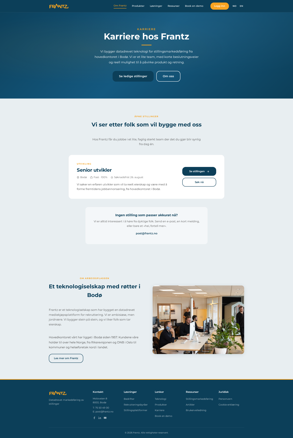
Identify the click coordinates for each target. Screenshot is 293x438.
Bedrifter (129, 399)
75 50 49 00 (102, 407)
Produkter (138, 5)
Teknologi (160, 399)
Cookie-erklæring (229, 404)
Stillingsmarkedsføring (199, 399)
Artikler (190, 404)
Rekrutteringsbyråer (136, 404)
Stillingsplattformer (135, 410)
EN (241, 6)
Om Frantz (120, 5)
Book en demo (194, 5)
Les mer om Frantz (66, 358)
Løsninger (156, 5)
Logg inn (219, 6)
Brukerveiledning (196, 410)
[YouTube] (105, 418)
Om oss (168, 76)
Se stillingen (197, 171)
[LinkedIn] (99, 418)
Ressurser (174, 5)
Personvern (225, 399)
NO (234, 6)
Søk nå (199, 182)
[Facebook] (94, 418)
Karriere (159, 410)
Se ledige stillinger (133, 76)
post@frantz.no (146, 233)
